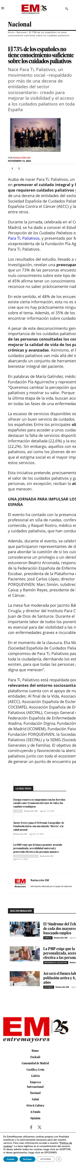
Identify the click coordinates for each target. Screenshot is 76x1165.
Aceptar (10, 1159)
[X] (18, 168)
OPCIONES (45, 1159)
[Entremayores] (34, 9)
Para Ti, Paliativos (24, 238)
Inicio (11, 32)
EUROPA (18, 811)
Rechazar (27, 1159)
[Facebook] (12, 168)
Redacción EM (21, 157)
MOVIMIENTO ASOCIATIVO (25, 856)
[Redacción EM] (20, 883)
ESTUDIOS (48, 987)
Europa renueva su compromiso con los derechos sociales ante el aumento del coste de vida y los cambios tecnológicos (39, 803)
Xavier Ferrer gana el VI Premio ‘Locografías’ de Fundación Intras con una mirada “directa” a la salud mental (38, 826)
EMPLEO (47, 937)
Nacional (19, 24)
